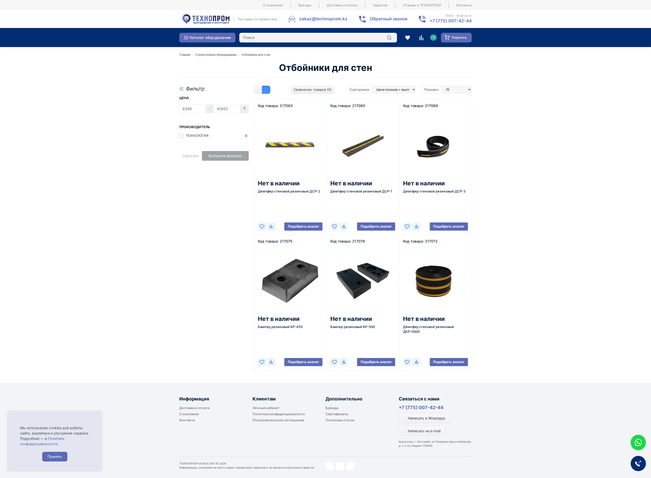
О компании (273, 5)
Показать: (431, 89)
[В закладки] (262, 226)
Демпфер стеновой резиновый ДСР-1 (361, 191)
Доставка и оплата (342, 5)
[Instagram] (329, 466)
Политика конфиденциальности (279, 414)
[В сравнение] (271, 226)
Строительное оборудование (216, 54)
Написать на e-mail (423, 431)
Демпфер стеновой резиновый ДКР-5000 (428, 329)
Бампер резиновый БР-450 (280, 327)
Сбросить (190, 156)
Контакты (464, 5)
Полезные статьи (340, 420)
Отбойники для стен (256, 54)
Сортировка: (359, 89)
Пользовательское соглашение (278, 420)
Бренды (304, 5)
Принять (55, 456)
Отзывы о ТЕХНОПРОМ (422, 5)
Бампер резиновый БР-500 (352, 327)
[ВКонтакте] (350, 466)
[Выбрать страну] (433, 38)
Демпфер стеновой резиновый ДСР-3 (434, 191)
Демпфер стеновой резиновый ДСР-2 (289, 191)
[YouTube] (340, 466)
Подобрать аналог (303, 226)
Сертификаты (337, 414)
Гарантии (380, 5)
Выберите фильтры (225, 156)
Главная (184, 54)
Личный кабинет (266, 408)
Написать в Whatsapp (426, 418)
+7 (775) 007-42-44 (421, 407)
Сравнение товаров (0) (313, 89)
